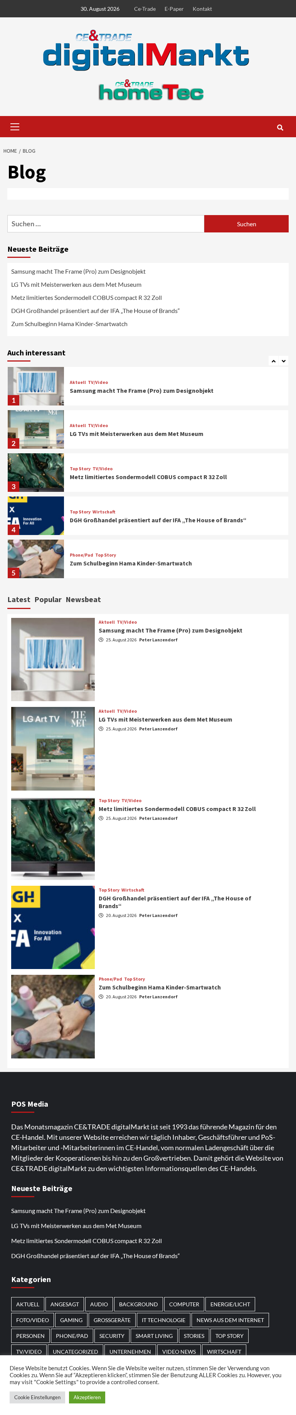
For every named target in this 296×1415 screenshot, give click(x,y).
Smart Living (154, 1336)
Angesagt (64, 1304)
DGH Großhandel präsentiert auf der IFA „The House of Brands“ (96, 310)
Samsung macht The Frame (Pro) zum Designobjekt (78, 271)
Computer (184, 1304)
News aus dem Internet (230, 1320)
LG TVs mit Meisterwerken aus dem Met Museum (76, 284)
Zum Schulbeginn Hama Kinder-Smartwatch (69, 323)
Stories (194, 1336)
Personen (30, 1336)
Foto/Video (32, 1320)
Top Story (80, 468)
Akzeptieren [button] (87, 1397)
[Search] (280, 127)
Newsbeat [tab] (83, 599)
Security (111, 1336)
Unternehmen (130, 1351)
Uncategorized (75, 1351)
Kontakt (202, 8)
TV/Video (98, 382)
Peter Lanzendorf (158, 640)
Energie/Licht (230, 1304)
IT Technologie (163, 1320)
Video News (179, 1351)
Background (138, 1304)
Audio (99, 1304)
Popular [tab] (48, 599)
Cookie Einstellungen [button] (37, 1397)
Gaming (71, 1320)
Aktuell (78, 382)
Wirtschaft (103, 512)
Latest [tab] (18, 599)
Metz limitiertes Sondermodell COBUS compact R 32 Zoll (86, 297)
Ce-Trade (145, 8)
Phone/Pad (81, 555)
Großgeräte (112, 1320)
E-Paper (174, 8)
